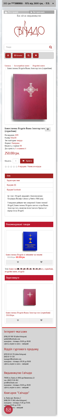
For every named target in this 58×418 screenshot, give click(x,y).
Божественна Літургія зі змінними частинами (24, 255)
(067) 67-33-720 (9, 357)
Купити (29, 161)
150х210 (13, 138)
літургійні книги (11, 272)
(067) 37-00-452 (13, 380)
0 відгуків (22, 166)
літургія (21, 272)
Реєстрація (13, 12)
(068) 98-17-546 (9, 400)
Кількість (8, 161)
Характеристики (13, 180)
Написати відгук (34, 166)
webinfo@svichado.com (12, 339)
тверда (19, 140)
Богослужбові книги (21, 66)
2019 (16, 135)
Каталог (19, 55)
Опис (9, 176)
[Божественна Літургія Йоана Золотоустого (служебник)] (29, 97)
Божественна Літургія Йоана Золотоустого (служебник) (28, 313)
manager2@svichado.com (12, 359)
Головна (8, 66)
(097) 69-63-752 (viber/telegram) (15, 354)
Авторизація (39, 12)
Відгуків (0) (11, 185)
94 (21, 146)
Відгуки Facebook (14, 190)
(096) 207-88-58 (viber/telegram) (15, 337)
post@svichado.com (11, 383)
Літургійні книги (39, 66)
